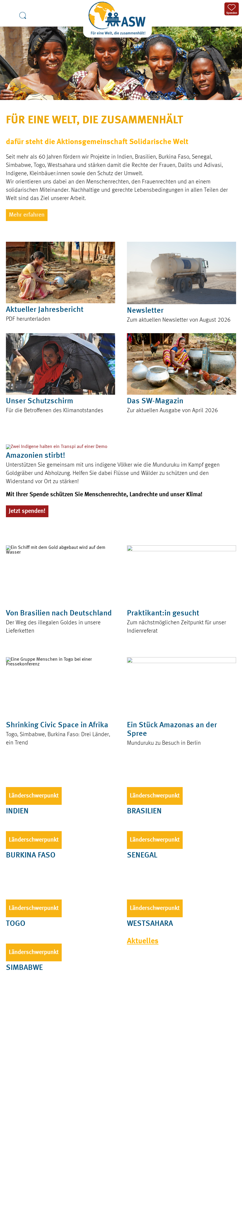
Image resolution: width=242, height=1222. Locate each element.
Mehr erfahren (27, 215)
